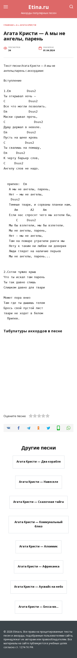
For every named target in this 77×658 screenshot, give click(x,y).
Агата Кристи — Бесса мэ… (38, 607)
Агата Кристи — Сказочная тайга (38, 502)
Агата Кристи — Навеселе (38, 482)
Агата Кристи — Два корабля (38, 461)
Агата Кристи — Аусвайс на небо (38, 586)
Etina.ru (38, 6)
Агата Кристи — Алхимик (38, 546)
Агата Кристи (28, 25)
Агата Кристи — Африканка (38, 566)
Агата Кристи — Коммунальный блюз (38, 524)
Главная (9, 25)
